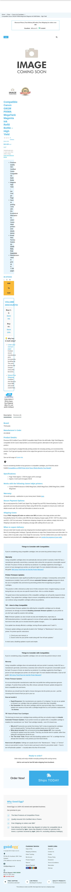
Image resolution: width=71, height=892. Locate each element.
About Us (50, 849)
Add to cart (8, 288)
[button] (56, 37)
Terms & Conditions (53, 862)
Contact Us (51, 851)
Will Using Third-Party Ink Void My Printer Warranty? (28, 569)
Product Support (30, 859)
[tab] (17, 415)
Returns (28, 862)
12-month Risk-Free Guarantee (13, 248)
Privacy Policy (52, 857)
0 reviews (12, 138)
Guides (50, 854)
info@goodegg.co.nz (9, 866)
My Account (29, 857)
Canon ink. (19, 457)
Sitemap (50, 868)
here (42, 496)
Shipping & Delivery (31, 851)
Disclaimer (51, 859)
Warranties (51, 865)
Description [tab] (8, 415)
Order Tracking (30, 854)
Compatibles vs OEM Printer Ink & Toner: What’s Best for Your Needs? (29, 468)
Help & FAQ (29, 849)
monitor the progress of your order (51, 537)
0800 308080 (17, 872)
